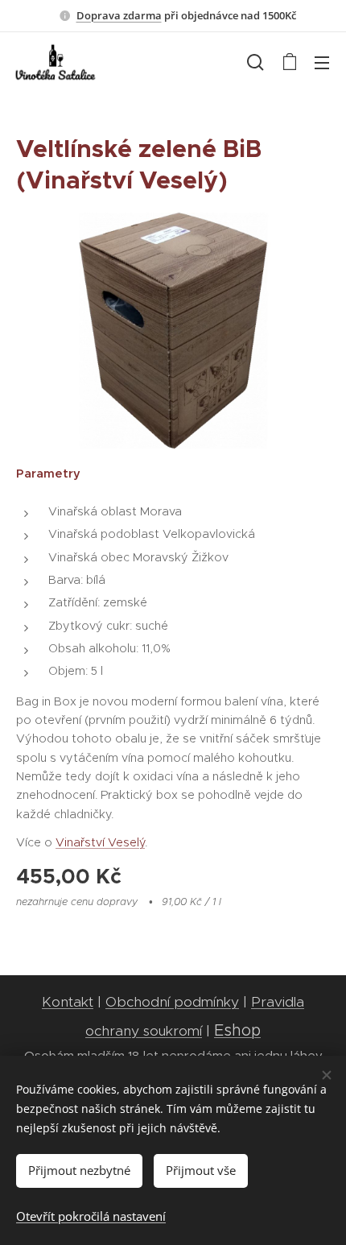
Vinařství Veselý (100, 842)
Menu (322, 62)
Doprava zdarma (119, 15)
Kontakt (67, 1002)
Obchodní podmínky (172, 1002)
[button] (255, 62)
